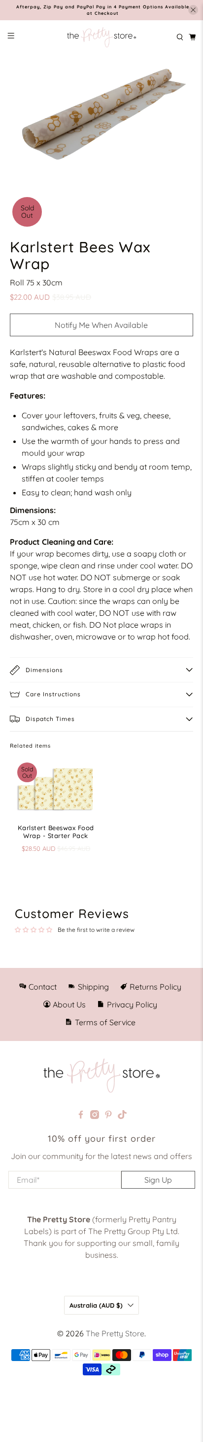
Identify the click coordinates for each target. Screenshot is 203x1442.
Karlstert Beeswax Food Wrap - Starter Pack (56, 832)
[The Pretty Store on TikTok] (122, 1116)
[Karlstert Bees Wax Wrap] (101, 112)
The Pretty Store (115, 1333)
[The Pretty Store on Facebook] (80, 1116)
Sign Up (158, 1180)
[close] (193, 10)
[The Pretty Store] (101, 37)
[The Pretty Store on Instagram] (94, 1116)
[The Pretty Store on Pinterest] (108, 1116)
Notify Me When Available (101, 325)
